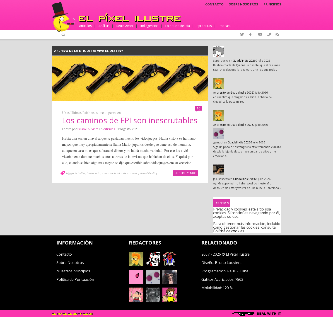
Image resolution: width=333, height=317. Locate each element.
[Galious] (169, 264)
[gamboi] (153, 282)
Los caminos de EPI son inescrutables (130, 120)
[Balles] (169, 300)
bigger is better (75, 173)
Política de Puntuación (75, 279)
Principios (272, 4)
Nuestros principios (73, 271)
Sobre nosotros (243, 4)
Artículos (85, 26)
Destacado (93, 173)
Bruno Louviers (87, 129)
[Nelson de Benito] (153, 264)
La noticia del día (177, 26)
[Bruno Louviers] (136, 282)
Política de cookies (228, 230)
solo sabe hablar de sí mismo (119, 173)
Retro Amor (124, 26)
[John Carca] (169, 282)
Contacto (214, 4)
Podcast (225, 26)
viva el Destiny (148, 173)
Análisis (104, 26)
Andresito (219, 92)
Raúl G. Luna (237, 271)
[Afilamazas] (136, 300)
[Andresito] (136, 264)
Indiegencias (149, 26)
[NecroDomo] (153, 300)
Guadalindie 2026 (244, 61)
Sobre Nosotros (70, 262)
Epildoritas (204, 26)
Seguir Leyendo (185, 173)
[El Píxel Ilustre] (130, 17)
